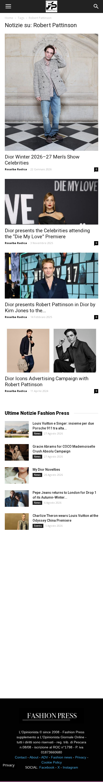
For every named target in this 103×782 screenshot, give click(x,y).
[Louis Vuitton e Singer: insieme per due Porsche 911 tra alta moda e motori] (17, 429)
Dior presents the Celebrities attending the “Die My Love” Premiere (47, 233)
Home (9, 18)
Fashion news (61, 757)
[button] (96, 6)
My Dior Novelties (46, 469)
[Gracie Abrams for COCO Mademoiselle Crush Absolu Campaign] (17, 452)
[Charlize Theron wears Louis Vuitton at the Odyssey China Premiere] (17, 521)
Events (38, 525)
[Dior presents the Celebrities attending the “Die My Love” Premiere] (51, 202)
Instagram (70, 767)
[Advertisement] (41, 610)
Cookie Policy (51, 762)
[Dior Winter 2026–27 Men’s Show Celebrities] (51, 92)
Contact (21, 757)
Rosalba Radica (16, 169)
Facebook (46, 767)
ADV (44, 757)
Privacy (80, 757)
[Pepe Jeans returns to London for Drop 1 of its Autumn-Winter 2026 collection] (17, 498)
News (37, 433)
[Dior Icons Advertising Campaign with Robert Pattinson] (51, 350)
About (33, 757)
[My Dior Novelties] (17, 475)
